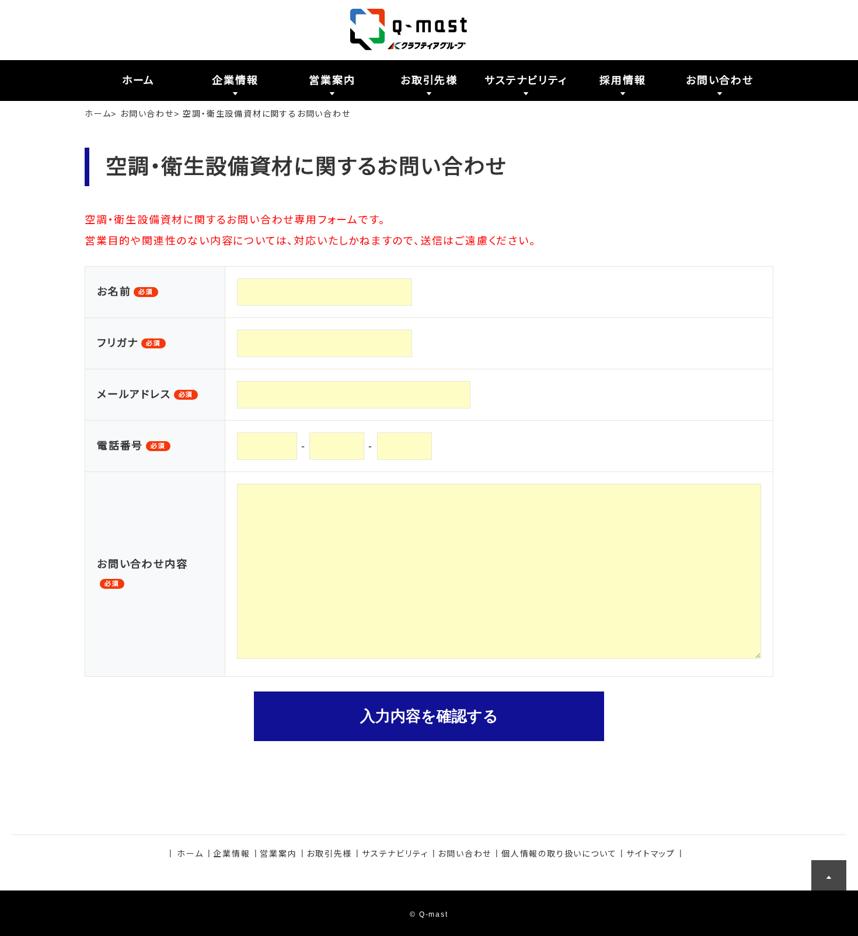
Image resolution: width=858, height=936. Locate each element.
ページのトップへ (828, 877)
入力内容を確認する (429, 716)
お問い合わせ (147, 113)
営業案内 (278, 853)
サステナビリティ (395, 853)
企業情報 (231, 853)
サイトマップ (650, 853)
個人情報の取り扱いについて (558, 853)
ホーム (98, 113)
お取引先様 (329, 853)
